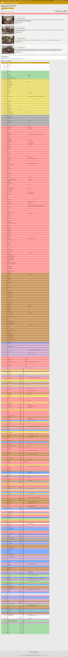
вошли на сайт (6, 57)
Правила (37, 651)
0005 (2, 559)
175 (2, 352)
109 (2, 323)
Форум (34, 651)
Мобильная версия (34, 652)
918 (2, 152)
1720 (2, 370)
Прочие (8, 9)
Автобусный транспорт (11, 2)
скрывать (62, 10)
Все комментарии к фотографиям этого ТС (7, 11)
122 (2, 316)
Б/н (4, 72)
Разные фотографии (22, 16)
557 (2, 528)
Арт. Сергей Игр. (19, 32)
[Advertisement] (34, 643)
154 (2, 366)
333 (2, 565)
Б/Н (4, 67)
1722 (2, 385)
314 (2, 277)
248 (2, 253)
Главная (30, 651)
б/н (4, 64)
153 (2, 247)
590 (2, 250)
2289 (2, 365)
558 (2, 529)
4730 (2, 433)
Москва (4, 9)
